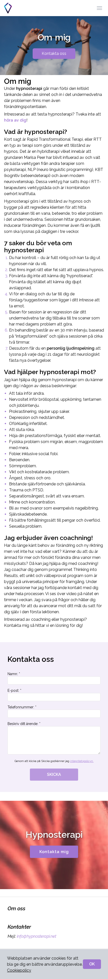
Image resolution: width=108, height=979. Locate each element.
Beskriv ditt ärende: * (24, 724)
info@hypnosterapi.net (36, 936)
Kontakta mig (54, 851)
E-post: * (14, 690)
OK (92, 964)
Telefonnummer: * (22, 707)
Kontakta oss (54, 53)
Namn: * (14, 674)
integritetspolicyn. (82, 761)
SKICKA (54, 774)
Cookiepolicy (19, 970)
